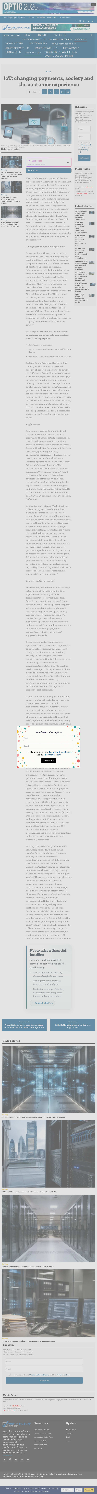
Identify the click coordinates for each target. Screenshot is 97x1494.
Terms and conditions (60, 752)
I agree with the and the (51, 753)
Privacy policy (53, 754)
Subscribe (48, 760)
